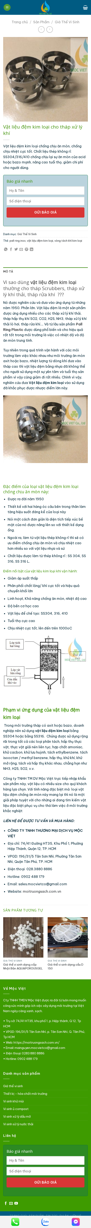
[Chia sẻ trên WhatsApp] (5, 249)
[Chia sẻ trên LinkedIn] (31, 249)
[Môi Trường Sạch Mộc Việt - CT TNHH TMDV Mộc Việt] (45, 7)
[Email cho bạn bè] (21, 249)
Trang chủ (20, 22)
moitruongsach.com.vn (42, 891)
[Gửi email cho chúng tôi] (11, 1203)
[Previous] (3, 948)
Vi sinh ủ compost (16, 1109)
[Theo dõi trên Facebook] (5, 1203)
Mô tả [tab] (8, 271)
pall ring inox (18, 240)
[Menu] (7, 7)
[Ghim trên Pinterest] (26, 249)
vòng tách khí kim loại (68, 240)
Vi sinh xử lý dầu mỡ (17, 1116)
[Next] (88, 948)
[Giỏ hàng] (85, 7)
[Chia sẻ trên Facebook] (11, 249)
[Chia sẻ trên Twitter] (16, 249)
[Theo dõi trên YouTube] (16, 1203)
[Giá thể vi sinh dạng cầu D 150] (68, 937)
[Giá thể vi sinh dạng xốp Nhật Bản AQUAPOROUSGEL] (23, 937)
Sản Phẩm (41, 22)
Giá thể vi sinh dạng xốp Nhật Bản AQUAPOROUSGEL (23, 966)
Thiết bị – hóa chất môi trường (25, 1094)
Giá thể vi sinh (13, 1086)
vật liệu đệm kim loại (40, 240)
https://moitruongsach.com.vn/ (36, 1042)
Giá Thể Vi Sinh (67, 22)
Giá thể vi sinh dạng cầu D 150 (65, 966)
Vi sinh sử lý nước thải (18, 1124)
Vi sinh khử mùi (13, 1101)
